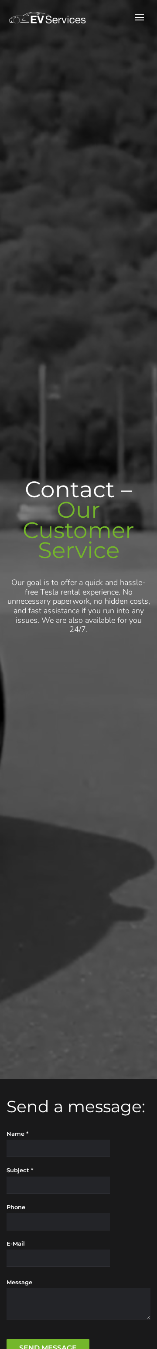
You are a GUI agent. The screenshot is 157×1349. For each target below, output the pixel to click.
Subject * (20, 1170)
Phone (16, 1207)
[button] (139, 17)
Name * (17, 1133)
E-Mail (16, 1243)
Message (19, 1282)
